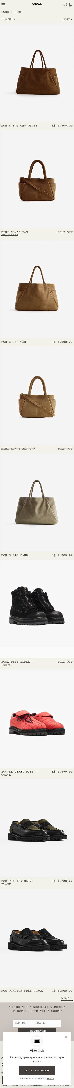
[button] (65, 4)
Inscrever (37, 1031)
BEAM (17, 12)
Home (5, 12)
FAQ (4, 1085)
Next (65, 998)
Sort (66, 19)
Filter (7, 19)
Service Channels (27, 1085)
